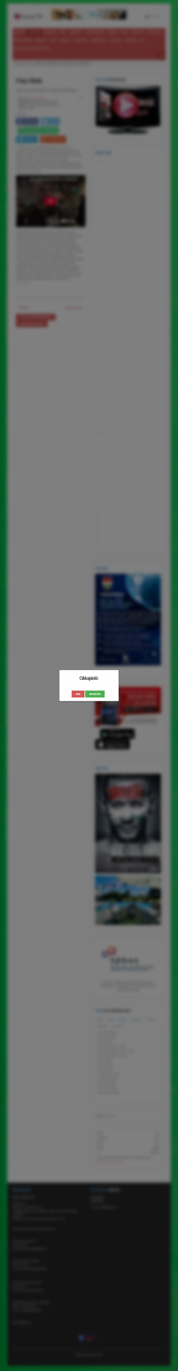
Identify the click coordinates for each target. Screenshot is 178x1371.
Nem (78, 694)
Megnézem (94, 694)
